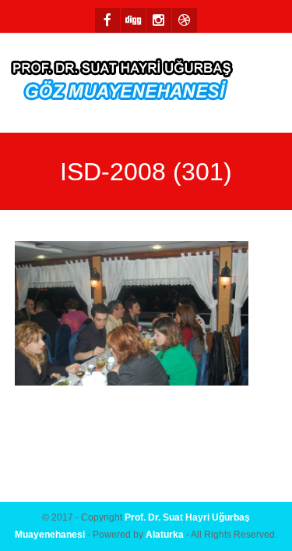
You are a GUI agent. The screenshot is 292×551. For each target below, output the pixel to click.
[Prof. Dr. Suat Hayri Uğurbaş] (123, 83)
